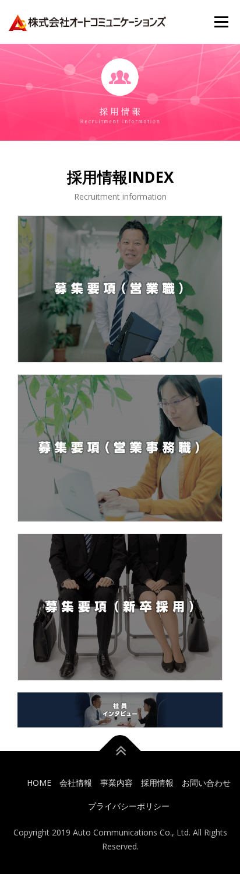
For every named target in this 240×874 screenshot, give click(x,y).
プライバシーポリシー (129, 806)
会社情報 (75, 782)
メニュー (221, 22)
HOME (39, 782)
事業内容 (116, 782)
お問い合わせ (206, 782)
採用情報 (157, 782)
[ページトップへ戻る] (120, 751)
